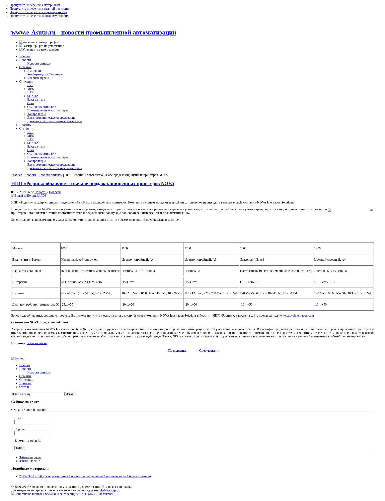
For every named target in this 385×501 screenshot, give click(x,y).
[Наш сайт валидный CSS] (30, 494)
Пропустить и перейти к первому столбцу (38, 12)
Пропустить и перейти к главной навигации (40, 8)
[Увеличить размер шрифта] (38, 42)
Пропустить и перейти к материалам (35, 5)
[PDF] (42, 195)
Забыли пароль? (30, 457)
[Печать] (30, 195)
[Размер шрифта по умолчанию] (41, 46)
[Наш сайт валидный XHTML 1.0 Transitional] (81, 494)
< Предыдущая (176, 350)
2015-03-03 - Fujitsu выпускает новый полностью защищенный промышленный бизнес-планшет (85, 476)
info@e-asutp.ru (109, 490)
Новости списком (50, 175)
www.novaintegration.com (297, 315)
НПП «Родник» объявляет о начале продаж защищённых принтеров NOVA (92, 183)
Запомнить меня (25, 440)
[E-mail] (17, 195)
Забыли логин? (29, 461)
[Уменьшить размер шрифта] (39, 49)
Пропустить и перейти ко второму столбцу (39, 15)
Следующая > (209, 350)
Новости (30, 175)
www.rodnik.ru (37, 343)
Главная (16, 175)
